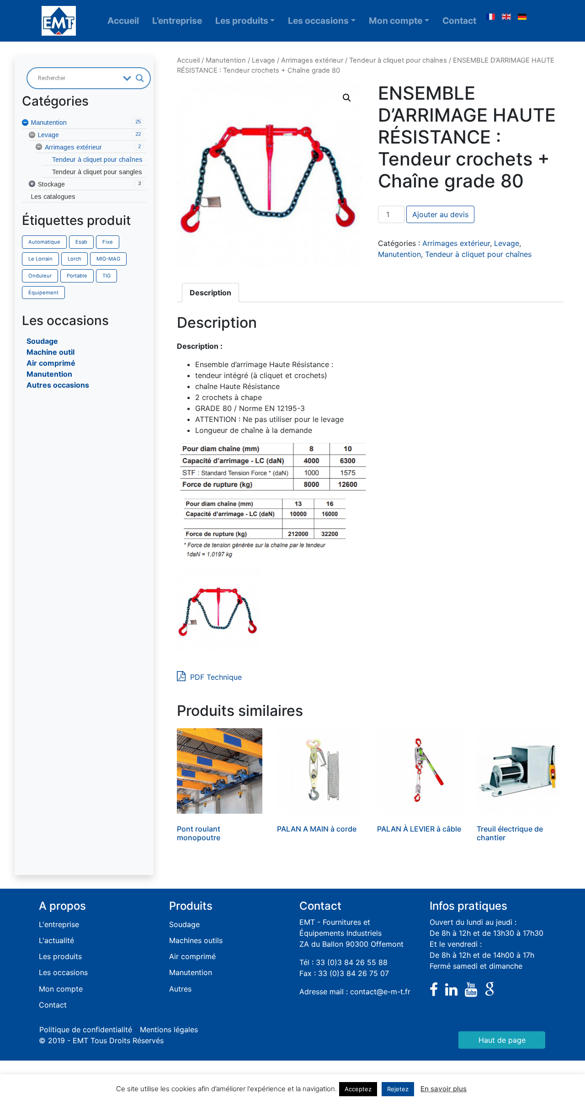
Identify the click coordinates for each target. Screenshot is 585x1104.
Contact (459, 20)
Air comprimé (51, 363)
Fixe (107, 242)
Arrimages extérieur (312, 60)
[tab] (210, 292)
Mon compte (395, 20)
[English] (506, 17)
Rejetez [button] (398, 1089)
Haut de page (502, 1040)
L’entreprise (177, 20)
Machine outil (50, 352)
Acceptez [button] (358, 1089)
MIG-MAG (108, 259)
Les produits (241, 20)
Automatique (44, 242)
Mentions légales (169, 1029)
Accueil (123, 20)
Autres (180, 988)
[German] (522, 17)
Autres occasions (58, 384)
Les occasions (318, 20)
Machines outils (196, 940)
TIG (106, 275)
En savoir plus (443, 1088)
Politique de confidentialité (85, 1029)
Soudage (42, 341)
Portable (77, 275)
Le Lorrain (40, 259)
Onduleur (40, 275)
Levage (263, 60)
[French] (490, 17)
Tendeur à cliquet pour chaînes (398, 60)
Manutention (49, 374)
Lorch (74, 259)
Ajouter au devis (440, 214)
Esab (81, 242)
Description (210, 292)
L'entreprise (59, 924)
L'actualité (56, 940)
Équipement (43, 292)
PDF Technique (215, 677)
